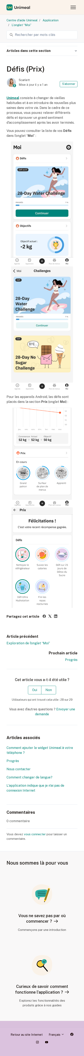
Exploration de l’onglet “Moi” (28, 643)
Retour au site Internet (27, 1034)
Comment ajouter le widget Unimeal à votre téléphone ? (40, 750)
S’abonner (68, 84)
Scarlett (24, 80)
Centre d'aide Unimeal (22, 20)
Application (51, 20)
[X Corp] (50, 617)
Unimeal (13, 98)
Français (55, 1034)
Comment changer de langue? (29, 777)
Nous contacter (19, 769)
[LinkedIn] (55, 617)
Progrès (71, 660)
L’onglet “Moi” (21, 25)
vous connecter (35, 834)
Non (48, 690)
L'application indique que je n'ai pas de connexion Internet (35, 788)
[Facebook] (44, 617)
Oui (34, 690)
